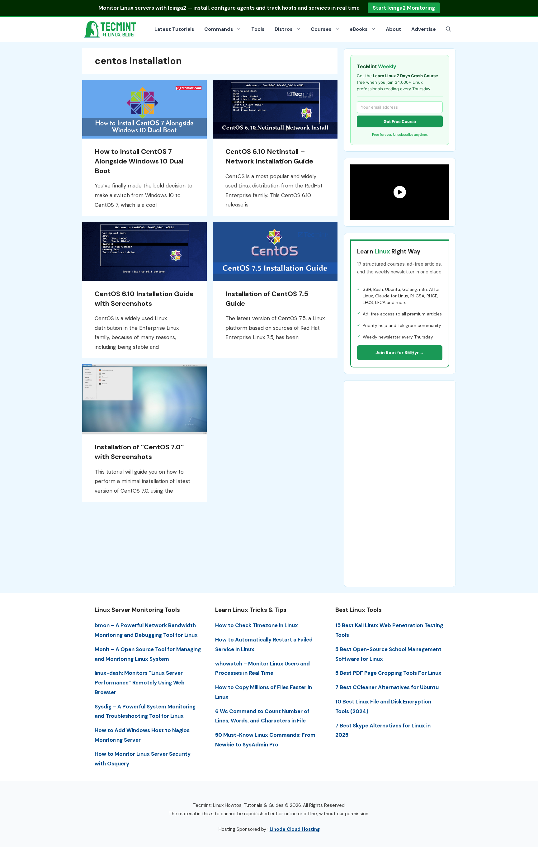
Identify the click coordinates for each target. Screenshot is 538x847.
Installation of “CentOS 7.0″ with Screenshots (139, 451)
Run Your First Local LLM (372, 7)
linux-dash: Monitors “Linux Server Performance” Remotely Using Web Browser (140, 682)
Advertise (423, 29)
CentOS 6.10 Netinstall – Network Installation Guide (269, 156)
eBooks (359, 29)
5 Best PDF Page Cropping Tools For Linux (388, 673)
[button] (448, 29)
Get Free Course (400, 121)
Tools (258, 29)
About (393, 29)
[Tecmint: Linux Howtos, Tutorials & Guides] (110, 28)
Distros (284, 29)
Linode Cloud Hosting (295, 829)
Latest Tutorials (174, 29)
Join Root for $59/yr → (399, 352)
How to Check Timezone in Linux (256, 625)
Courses (321, 29)
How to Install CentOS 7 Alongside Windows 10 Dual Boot (139, 161)
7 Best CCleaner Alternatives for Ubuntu (387, 687)
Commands (218, 29)
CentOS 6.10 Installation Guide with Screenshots (144, 298)
